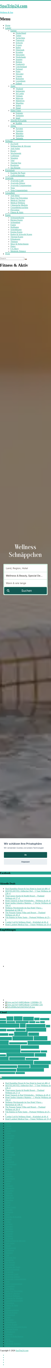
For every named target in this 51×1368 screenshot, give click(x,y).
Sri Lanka (20, 93)
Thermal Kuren (16, 237)
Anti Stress (14, 195)
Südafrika (20, 136)
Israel (18, 118)
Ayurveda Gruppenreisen (20, 185)
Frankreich (20, 64)
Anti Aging (15, 148)
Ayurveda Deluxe (17, 183)
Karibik (19, 123)
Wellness (9, 141)
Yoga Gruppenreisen (18, 190)
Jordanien (20, 115)
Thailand (19, 89)
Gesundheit (10, 193)
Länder (8, 28)
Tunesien (19, 131)
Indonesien (20, 91)
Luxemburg (20, 81)
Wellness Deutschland (18, 1043)
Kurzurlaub (10, 170)
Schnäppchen (9, 1026)
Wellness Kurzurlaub (20, 1055)
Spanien (19, 59)
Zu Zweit (14, 144)
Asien (12, 86)
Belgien (19, 62)
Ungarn (19, 76)
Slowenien (20, 55)
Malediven (20, 101)
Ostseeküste (11, 1022)
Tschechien (20, 38)
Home (7, 25)
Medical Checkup (17, 200)
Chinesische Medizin (19, 205)
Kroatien (19, 52)
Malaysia (19, 98)
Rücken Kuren (16, 220)
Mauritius (20, 103)
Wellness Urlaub (8, 1070)
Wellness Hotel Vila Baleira (30, 1051)
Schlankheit (15, 222)
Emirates (19, 113)
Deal (10, 1018)
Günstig (28, 1019)
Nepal (18, 108)
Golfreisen (14, 156)
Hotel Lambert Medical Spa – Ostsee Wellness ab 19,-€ (28, 924)
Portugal (19, 69)
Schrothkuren (16, 229)
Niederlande (21, 57)
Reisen (38, 1022)
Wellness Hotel (30, 1047)
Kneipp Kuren (16, 232)
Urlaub (11, 1035)
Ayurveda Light (17, 181)
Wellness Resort (32, 1059)
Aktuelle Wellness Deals (19, 1078)
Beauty (13, 151)
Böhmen (3, 1019)
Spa (23, 1025)
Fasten (13, 225)
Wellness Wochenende (30, 1070)
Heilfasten (14, 227)
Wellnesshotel (10, 1047)
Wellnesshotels (10, 1051)
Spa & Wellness (35, 1025)
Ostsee (3, 1022)
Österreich (20, 40)
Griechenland (21, 67)
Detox (13, 246)
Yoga (12, 188)
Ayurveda (9, 178)
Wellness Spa (42, 1062)
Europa (13, 30)
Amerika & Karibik (18, 120)
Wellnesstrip (24, 1066)
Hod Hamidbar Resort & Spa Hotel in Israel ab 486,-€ (27, 889)
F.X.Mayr (14, 249)
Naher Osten (15, 110)
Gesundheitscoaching (19, 207)
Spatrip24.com (36, 1030)
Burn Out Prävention (19, 198)
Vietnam (19, 96)
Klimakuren (15, 239)
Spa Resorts (15, 168)
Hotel (36, 1019)
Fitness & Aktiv (16, 212)
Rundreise (14, 165)
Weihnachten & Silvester (20, 146)
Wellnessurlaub (39, 1066)
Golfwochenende (17, 175)
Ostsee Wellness (22, 1022)
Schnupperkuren (17, 218)
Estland (19, 83)
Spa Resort (20, 1030)
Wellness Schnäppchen (16, 1062)
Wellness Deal (22, 1038)
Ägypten (19, 128)
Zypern (19, 45)
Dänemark (20, 50)
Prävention (14, 210)
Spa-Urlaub (11, 1030)
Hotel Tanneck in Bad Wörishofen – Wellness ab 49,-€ (27, 901)
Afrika (13, 126)
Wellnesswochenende (7, 1073)
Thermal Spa (15, 163)
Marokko (19, 133)
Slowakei (19, 74)
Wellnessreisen (17, 1058)
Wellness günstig (39, 1043)
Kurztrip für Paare (17, 173)
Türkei (18, 35)
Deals (7, 254)
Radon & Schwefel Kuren (21, 234)
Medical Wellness (17, 203)
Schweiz (19, 43)
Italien (18, 47)
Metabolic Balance (18, 251)
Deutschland (21, 33)
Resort (42, 1022)
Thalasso (14, 241)
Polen (18, 71)
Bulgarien (20, 78)
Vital (12, 160)
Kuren (7, 215)
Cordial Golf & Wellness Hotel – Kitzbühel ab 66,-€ (26, 922)
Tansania (19, 138)
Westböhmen (20, 1073)
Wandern (14, 158)
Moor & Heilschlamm (19, 244)
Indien (18, 105)
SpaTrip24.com (22, 1350)
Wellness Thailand (8, 1066)
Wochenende (15, 153)
